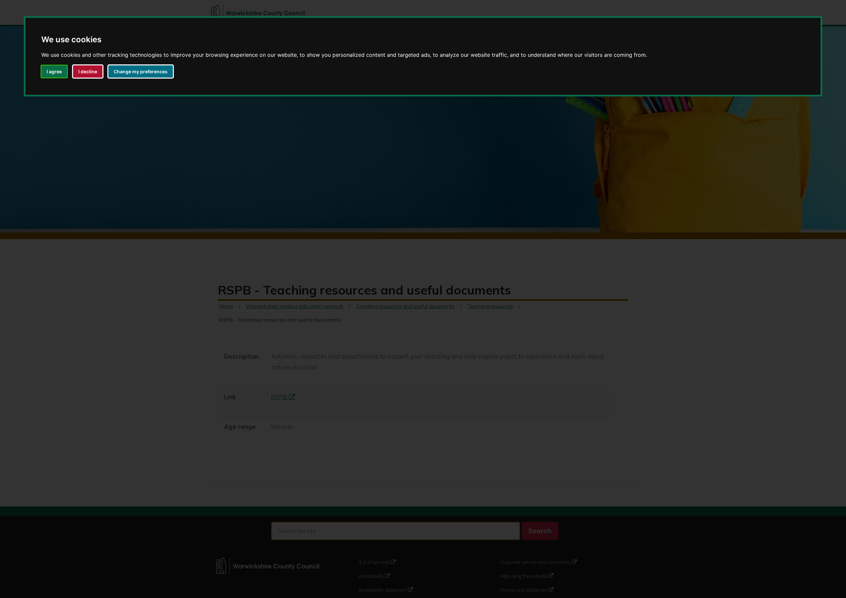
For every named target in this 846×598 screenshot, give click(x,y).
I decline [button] (87, 71)
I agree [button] (54, 71)
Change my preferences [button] (141, 71)
